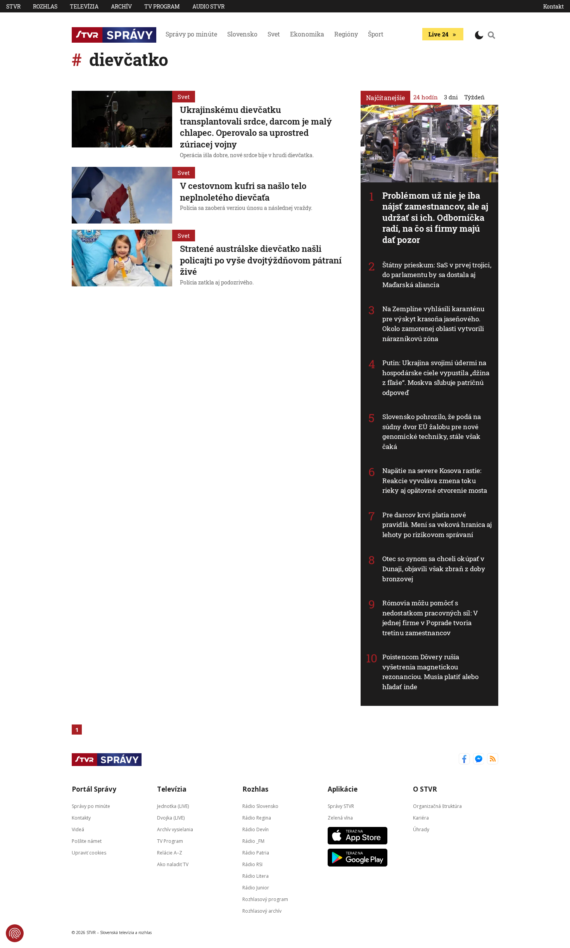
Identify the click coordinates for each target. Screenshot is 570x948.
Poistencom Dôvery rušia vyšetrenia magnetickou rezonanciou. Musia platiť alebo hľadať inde (430, 671)
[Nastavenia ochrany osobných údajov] (15, 933)
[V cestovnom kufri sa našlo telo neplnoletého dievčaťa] (122, 195)
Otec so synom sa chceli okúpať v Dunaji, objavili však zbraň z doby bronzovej (433, 568)
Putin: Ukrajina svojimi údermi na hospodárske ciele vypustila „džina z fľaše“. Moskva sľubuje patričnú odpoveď (435, 377)
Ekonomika (307, 34)
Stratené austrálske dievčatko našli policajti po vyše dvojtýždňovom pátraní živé (261, 260)
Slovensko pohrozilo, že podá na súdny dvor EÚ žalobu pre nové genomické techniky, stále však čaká (431, 431)
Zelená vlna (340, 818)
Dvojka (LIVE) (171, 818)
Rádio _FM (253, 841)
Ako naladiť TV (172, 864)
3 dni (451, 97)
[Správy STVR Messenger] (478, 759)
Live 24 (438, 34)
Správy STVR (341, 806)
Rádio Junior (255, 887)
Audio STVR (208, 6)
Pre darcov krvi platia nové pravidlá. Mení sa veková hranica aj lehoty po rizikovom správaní (437, 524)
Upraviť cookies (89, 852)
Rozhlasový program (265, 899)
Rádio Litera (255, 876)
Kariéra (421, 818)
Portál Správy (94, 789)
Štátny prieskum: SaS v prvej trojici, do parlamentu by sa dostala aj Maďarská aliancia (436, 274)
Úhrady (421, 829)
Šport (375, 34)
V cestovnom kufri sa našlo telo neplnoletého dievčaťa (243, 191)
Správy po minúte (191, 34)
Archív (121, 6)
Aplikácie (343, 789)
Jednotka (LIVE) (173, 806)
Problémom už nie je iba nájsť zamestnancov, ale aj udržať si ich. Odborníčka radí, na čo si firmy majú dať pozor (435, 217)
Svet (274, 34)
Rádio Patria (255, 852)
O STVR (425, 789)
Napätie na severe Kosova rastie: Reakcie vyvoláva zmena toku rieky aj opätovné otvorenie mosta (434, 480)
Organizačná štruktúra (437, 806)
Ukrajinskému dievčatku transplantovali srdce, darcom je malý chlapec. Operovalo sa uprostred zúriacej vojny (256, 127)
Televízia (84, 6)
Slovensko (242, 34)
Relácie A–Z (169, 852)
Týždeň (474, 97)
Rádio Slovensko (260, 806)
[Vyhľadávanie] (491, 35)
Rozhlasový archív (262, 911)
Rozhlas (45, 6)
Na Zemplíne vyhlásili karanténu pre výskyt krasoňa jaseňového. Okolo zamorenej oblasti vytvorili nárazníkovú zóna (433, 323)
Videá (78, 829)
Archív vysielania (175, 829)
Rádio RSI (252, 864)
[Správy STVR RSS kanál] (492, 759)
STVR (13, 6)
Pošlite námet (87, 841)
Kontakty (81, 818)
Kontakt (553, 6)
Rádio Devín (255, 829)
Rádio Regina (256, 818)
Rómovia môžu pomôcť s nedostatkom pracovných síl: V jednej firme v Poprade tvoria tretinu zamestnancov (430, 617)
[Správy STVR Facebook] (464, 759)
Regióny (346, 34)
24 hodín (425, 97)
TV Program (162, 6)
